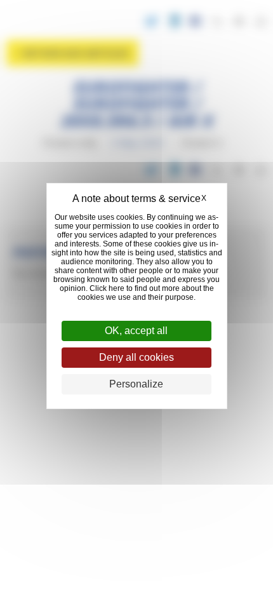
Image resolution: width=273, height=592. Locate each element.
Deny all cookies (136, 357)
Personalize (136, 384)
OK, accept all (136, 330)
